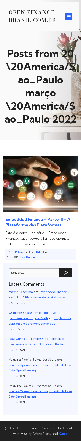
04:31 (40, 252)
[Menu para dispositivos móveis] (68, 16)
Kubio (63, 433)
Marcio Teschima (21, 292)
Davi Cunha (27, 257)
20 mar (20, 252)
